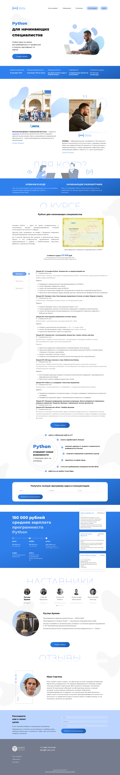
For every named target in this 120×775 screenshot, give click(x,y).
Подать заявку (22, 56)
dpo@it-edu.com (47, 750)
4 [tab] (61, 605)
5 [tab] (63, 605)
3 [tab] (60, 605)
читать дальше (18, 143)
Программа (79, 8)
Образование (67, 8)
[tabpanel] (27, 596)
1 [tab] (57, 605)
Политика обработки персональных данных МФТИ (60, 772)
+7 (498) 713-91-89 (48, 747)
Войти (104, 8)
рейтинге (15, 134)
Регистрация (92, 8)
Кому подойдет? (53, 8)
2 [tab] (58, 605)
